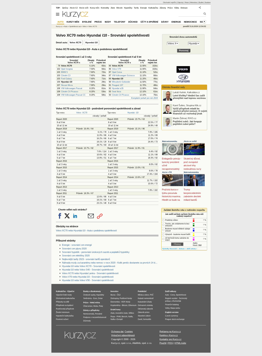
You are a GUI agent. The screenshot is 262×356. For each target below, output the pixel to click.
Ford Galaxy (66, 79)
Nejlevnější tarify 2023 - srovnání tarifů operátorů (86, 259)
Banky (86, 291)
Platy (101, 306)
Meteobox (193, 2)
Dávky (164, 22)
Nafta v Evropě (117, 319)
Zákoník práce (143, 312)
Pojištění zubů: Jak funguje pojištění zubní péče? (187, 122)
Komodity (105, 8)
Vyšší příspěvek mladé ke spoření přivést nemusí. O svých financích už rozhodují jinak (190, 111)
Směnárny (87, 298)
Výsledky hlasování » (170, 249)
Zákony (163, 8)
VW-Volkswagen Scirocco (123, 75)
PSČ (152, 295)
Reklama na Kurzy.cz (170, 331)
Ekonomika (115, 302)
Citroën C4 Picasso (69, 91)
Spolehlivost (181, 295)
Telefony (119, 22)
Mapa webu (175, 308)
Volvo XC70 (75, 42)
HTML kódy (180, 343)
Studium (208, 2)
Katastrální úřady (145, 302)
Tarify (136, 8)
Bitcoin (119, 8)
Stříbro (131, 313)
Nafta (130, 317)
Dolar (100, 298)
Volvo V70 (116, 69)
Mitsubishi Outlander (121, 82)
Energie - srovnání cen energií (77, 245)
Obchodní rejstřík (169, 2)
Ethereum (132, 305)
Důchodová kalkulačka (65, 298)
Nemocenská (88, 314)
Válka (176, 8)
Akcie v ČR (167, 172)
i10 (137, 112)
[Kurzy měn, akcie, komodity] (81, 336)
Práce (170, 8)
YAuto (187, 2)
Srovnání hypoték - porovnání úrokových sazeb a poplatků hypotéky (95, 252)
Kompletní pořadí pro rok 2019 (144, 98)
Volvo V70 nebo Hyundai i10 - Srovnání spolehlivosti (87, 276)
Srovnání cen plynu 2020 (74, 248)
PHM (119, 317)
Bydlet (201, 2)
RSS (170, 343)
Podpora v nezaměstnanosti (94, 317)
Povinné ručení (62, 319)
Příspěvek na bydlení (64, 305)
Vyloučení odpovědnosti (123, 335)
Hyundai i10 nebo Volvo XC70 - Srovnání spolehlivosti (88, 266)
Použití (163, 343)
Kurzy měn (94, 8)
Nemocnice (190, 22)
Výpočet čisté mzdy (64, 295)
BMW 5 (64, 72)
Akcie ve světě (190, 141)
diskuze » (182, 249)
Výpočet (70, 291)
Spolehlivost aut (75, 26)
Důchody (87, 321)
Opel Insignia (67, 69)
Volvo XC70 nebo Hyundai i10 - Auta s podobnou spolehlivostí (86, 230)
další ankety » (192, 249)
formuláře (147, 319)
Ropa (113, 317)
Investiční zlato (122, 313)
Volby (167, 308)
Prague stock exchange (175, 319)
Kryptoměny (115, 305)
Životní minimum (62, 312)
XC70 (84, 112)
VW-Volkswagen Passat (71, 88)
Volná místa (95, 303)
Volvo (78, 112)
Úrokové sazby (89, 295)
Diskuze (184, 8)
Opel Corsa (117, 72)
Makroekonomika (169, 141)
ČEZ (119, 295)
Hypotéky (128, 8)
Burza (113, 295)
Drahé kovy (116, 310)
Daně (140, 319)
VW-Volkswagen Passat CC (73, 95)
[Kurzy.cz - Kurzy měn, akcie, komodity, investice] (75, 17)
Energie (143, 8)
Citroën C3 (65, 75)
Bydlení (86, 22)
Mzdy (108, 22)
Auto (65, 26)
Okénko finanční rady (173, 87)
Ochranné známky (145, 305)
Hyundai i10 (91, 42)
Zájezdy (180, 2)
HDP (123, 302)
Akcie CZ (74, 8)
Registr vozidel (171, 298)
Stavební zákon (144, 316)
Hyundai (131, 112)
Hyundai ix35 (117, 88)
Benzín (124, 317)
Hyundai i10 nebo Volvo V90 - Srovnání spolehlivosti (87, 280)
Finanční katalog (172, 305)
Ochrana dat (117, 331)
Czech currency (171, 316)
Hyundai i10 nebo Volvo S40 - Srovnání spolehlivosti (87, 269)
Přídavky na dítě (62, 302)
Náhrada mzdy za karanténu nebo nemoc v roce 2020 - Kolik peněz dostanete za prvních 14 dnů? (110, 262)
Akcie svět (83, 8)
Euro (95, 298)
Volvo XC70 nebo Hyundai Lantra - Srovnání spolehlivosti (90, 273)
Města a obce (143, 295)
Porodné (98, 314)
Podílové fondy (126, 298)
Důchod (133, 22)
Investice (114, 291)
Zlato (113, 8)
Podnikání (142, 291)
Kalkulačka (153, 8)
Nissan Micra (67, 85)
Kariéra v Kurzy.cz (169, 335)
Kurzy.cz (59, 26)
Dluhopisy (115, 298)
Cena (172, 295)
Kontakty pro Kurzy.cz (170, 339)
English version (171, 312)
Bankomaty (96, 291)
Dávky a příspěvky (91, 310)
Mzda (95, 306)
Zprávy (65, 8)
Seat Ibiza (116, 91)
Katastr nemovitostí (145, 298)
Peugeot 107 (117, 85)
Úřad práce (87, 306)
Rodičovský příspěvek (65, 309)
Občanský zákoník (145, 309)
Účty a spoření (149, 22)
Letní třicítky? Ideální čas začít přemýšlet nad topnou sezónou (189, 96)
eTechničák (176, 301)
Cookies (129, 331)
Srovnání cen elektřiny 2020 (76, 255)
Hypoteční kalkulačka (65, 316)
